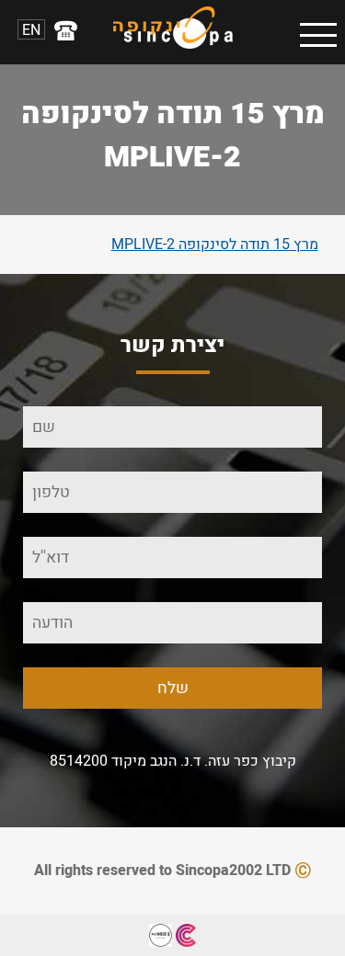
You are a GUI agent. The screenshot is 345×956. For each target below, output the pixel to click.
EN (31, 29)
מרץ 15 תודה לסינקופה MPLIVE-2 (214, 244)
